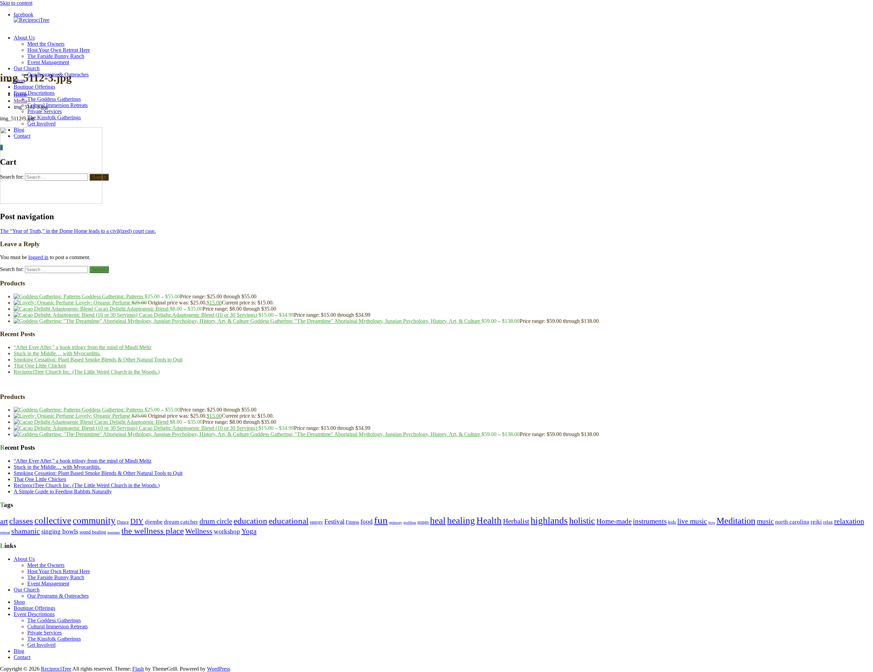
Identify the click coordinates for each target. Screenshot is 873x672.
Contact (22, 657)
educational (289, 520)
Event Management (48, 62)
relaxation (849, 521)
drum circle (215, 521)
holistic (582, 521)
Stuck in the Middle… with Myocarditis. (57, 353)
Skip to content (16, 3)
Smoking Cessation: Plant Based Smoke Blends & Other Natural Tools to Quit (98, 359)
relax (828, 522)
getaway (395, 522)
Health (489, 521)
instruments (650, 521)
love (711, 522)
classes (21, 520)
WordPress (218, 669)
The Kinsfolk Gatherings (54, 117)
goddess (409, 522)
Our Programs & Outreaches (58, 596)
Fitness (352, 522)
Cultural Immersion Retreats (57, 105)
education (250, 520)
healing (461, 521)
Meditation (735, 521)
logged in (38, 257)
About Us (24, 38)
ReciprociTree (56, 669)
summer (113, 532)
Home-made (614, 521)
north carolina (792, 522)
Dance (123, 522)
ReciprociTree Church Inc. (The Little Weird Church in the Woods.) (87, 372)
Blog (19, 651)
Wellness (198, 531)
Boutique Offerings (34, 87)
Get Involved (41, 123)
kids (672, 522)
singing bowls (59, 531)
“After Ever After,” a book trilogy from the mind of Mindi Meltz (82, 347)
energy (316, 522)
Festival (334, 521)
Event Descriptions (34, 93)
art (4, 521)
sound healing (92, 532)
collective (52, 521)
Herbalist (516, 521)
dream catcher (181, 522)
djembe (154, 522)
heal (438, 521)
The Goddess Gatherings (54, 99)
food (366, 521)
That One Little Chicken (40, 366)
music (765, 521)
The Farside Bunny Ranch (55, 56)
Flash (138, 669)
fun (381, 520)
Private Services (44, 111)
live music (692, 521)
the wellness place (152, 530)
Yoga (248, 531)
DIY (137, 521)
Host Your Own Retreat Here (58, 50)
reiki (816, 522)
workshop (227, 531)
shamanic (25, 531)
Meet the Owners (45, 44)
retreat (5, 532)
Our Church (27, 68)
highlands (549, 521)
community (94, 521)
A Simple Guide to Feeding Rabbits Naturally (63, 491)
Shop (19, 602)
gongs (423, 522)
